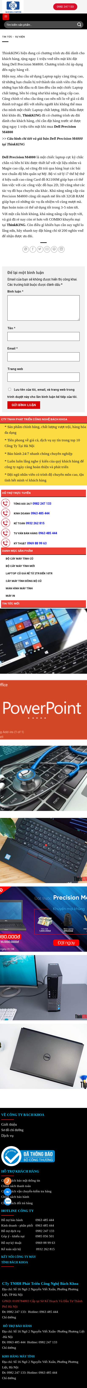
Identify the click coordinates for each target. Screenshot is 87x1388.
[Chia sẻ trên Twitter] (40, 249)
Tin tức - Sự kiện (13, 36)
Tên (11, 328)
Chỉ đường (9, 1317)
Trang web (15, 369)
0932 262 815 (45, 1249)
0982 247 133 (45, 1231)
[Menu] (6, 17)
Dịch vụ (7, 1135)
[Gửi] (79, 24)
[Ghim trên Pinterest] (54, 249)
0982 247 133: (16, 1372)
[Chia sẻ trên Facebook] (33, 249)
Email (12, 348)
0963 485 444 (44, 1220)
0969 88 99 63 (45, 1242)
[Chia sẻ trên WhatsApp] (25, 249)
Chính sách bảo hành (15, 1196)
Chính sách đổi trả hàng (17, 1203)
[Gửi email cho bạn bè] (47, 249)
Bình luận (15, 291)
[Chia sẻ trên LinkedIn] (61, 249)
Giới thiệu (9, 1124)
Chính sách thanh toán (16, 1186)
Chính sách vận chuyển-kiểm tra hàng (26, 1191)
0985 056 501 (44, 1236)
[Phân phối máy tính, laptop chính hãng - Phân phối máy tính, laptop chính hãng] (22, 7)
